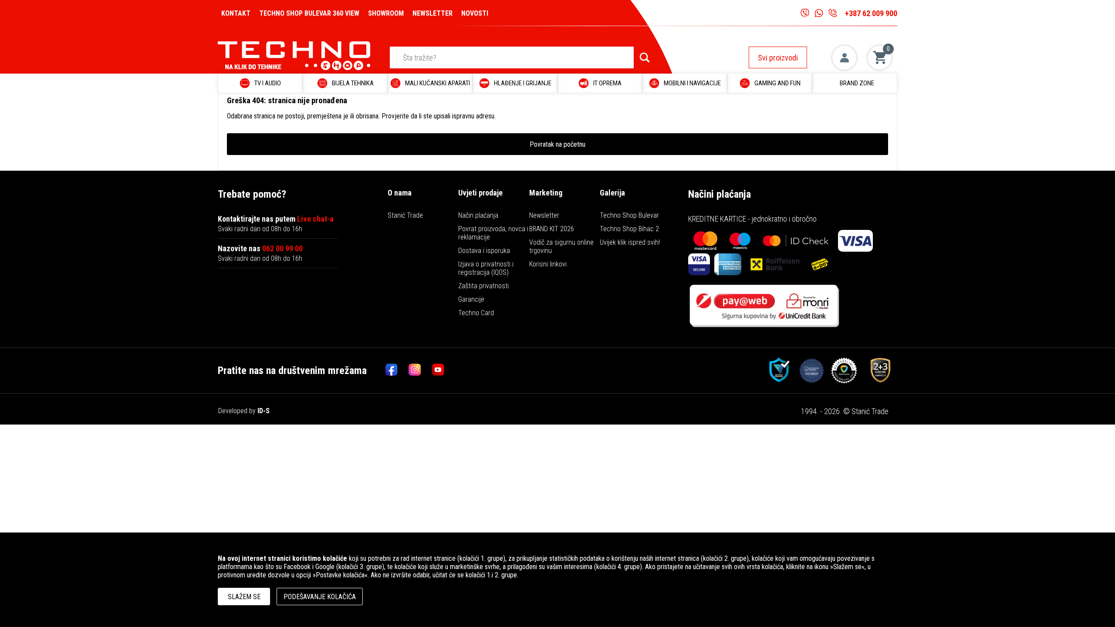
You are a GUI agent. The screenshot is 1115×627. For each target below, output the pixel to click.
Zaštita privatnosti (483, 286)
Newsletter (544, 215)
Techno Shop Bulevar (629, 215)
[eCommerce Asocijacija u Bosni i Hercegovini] (776, 370)
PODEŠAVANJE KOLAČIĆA (320, 597)
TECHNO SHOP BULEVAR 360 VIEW (309, 13)
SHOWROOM (386, 13)
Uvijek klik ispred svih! (630, 242)
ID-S (263, 411)
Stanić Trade (405, 215)
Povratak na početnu (557, 144)
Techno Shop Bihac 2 (629, 229)
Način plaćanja (478, 215)
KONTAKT (235, 13)
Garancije (471, 299)
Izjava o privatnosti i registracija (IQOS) (486, 268)
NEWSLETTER (432, 13)
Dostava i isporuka (484, 250)
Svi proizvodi (778, 57)
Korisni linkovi (548, 264)
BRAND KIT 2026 (551, 229)
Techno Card (476, 313)
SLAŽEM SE (244, 597)
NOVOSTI (474, 13)
